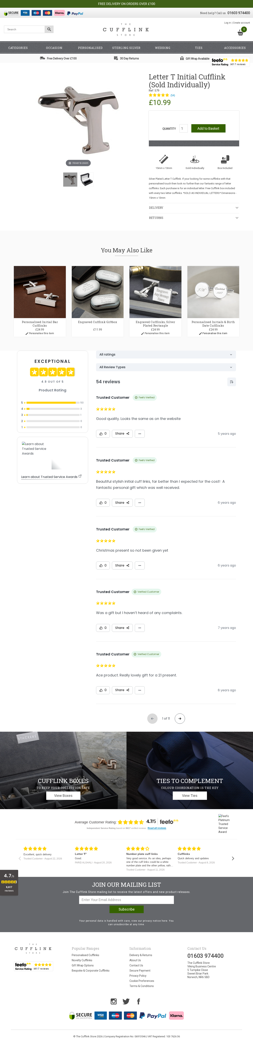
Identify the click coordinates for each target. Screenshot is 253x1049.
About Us (135, 960)
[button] (162, 95)
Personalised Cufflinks (85, 955)
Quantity (169, 128)
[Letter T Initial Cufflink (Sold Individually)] (70, 180)
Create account (241, 22)
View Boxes (63, 795)
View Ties (189, 795)
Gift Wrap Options (83, 965)
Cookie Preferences (141, 980)
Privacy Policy (137, 975)
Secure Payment (139, 970)
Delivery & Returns (140, 955)
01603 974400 (239, 13)
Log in (227, 22)
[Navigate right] (233, 858)
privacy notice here (155, 920)
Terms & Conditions (141, 986)
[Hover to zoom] (78, 120)
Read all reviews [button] (157, 828)
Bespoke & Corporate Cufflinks (91, 970)
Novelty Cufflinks (82, 960)
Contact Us (136, 965)
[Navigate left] (20, 858)
